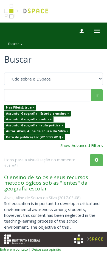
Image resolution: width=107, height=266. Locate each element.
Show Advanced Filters (81, 145)
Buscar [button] (14, 43)
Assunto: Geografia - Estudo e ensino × (37, 113)
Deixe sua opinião (46, 249)
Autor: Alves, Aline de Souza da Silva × (37, 131)
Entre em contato (14, 249)
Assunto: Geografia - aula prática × (34, 125)
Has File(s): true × (20, 108)
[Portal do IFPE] (22, 239)
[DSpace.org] (88, 239)
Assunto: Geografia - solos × (29, 119)
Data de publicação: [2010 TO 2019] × (34, 137)
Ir (96, 95)
